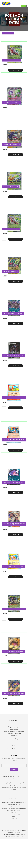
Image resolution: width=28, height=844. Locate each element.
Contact (14, 724)
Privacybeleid (14, 728)
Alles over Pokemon (14, 737)
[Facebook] (11, 827)
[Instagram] (13, 827)
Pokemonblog (14, 739)
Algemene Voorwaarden (14, 726)
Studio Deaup (19, 836)
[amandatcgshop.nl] (6, 3)
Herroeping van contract (14, 733)
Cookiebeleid (14, 729)
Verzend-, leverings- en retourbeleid (14, 731)
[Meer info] (22, 4)
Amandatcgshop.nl (11, 830)
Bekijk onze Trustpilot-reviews (14, 749)
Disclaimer (14, 735)
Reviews (24, 6)
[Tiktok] (17, 827)
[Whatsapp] (15, 827)
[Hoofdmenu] (25, 4)
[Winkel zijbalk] (22, 1)
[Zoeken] (25, 1)
